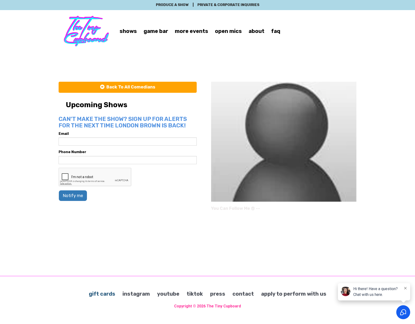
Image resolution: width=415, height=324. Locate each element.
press (217, 294)
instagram (136, 294)
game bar (156, 31)
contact (243, 294)
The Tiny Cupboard (224, 306)
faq (275, 31)
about (256, 31)
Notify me (73, 195)
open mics (228, 31)
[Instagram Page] (353, 210)
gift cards (102, 294)
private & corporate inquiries (228, 5)
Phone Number (72, 152)
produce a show (172, 5)
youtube (168, 294)
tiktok (195, 294)
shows (128, 31)
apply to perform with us (293, 294)
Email (64, 133)
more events (191, 31)
